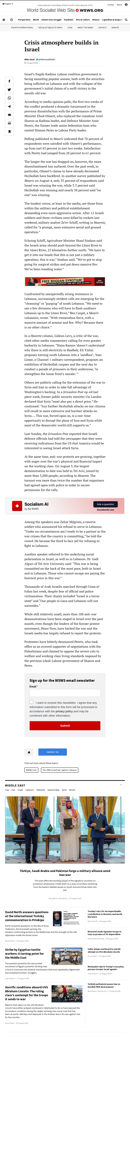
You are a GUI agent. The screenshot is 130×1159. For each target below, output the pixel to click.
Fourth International (22, 27)
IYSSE (70, 27)
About (119, 4)
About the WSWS (85, 27)
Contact (110, 4)
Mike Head (29, 59)
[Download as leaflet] (9, 123)
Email (32, 686)
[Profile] (126, 5)
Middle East (31, 770)
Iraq (7, 789)
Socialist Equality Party (50, 27)
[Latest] (11, 21)
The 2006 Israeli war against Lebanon (59, 770)
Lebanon (30, 789)
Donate (115, 27)
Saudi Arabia (53, 789)
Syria (64, 789)
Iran (13, 789)
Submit (65, 725)
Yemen (72, 789)
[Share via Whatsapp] (9, 98)
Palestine (40, 789)
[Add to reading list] (9, 131)
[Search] (126, 21)
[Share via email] (9, 115)
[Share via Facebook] (9, 81)
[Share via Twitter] (9, 89)
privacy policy (64, 711)
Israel (20, 789)
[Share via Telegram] (9, 106)
